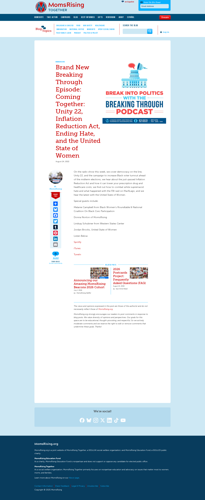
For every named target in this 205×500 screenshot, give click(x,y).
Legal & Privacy (78, 486)
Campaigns (65, 17)
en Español (129, 2)
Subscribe (104, 486)
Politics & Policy (91, 33)
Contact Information (43, 486)
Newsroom (110, 17)
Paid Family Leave (63, 33)
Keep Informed (88, 17)
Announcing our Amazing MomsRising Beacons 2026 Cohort (90, 283)
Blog (76, 17)
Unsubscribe (92, 486)
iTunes (77, 248)
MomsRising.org (61, 7)
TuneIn (77, 254)
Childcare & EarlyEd (65, 25)
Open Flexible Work (106, 29)
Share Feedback (62, 486)
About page (74, 478)
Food (78, 25)
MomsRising (60, 62)
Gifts (100, 17)
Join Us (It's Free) (152, 2)
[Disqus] (111, 365)
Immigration (61, 29)
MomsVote (39, 17)
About (121, 17)
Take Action (52, 17)
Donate (165, 17)
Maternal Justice (77, 29)
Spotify (77, 242)
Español (131, 17)
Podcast (77, 33)
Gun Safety (87, 25)
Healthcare (100, 25)
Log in (166, 32)
